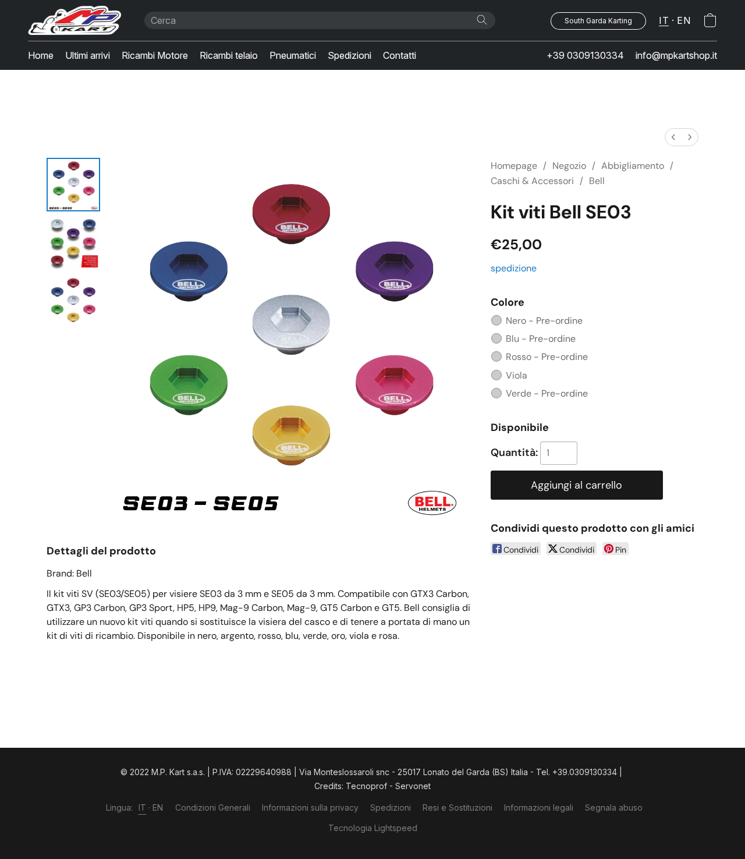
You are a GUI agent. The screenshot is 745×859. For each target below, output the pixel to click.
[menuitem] (673, 137)
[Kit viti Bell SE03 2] (73, 301)
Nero (544, 320)
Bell (597, 181)
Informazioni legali (538, 807)
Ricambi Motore (155, 55)
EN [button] (683, 20)
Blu (541, 339)
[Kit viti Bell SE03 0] (73, 184)
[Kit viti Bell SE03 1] (73, 243)
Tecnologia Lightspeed (372, 828)
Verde (547, 393)
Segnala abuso (614, 807)
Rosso (547, 357)
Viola (516, 375)
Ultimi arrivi (87, 55)
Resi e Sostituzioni (457, 807)
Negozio (569, 166)
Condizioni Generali (212, 807)
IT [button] (664, 20)
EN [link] (158, 807)
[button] (74, 20)
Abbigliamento (632, 166)
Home (41, 55)
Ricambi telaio (229, 55)
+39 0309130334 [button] (585, 55)
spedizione (514, 268)
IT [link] (143, 807)
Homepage (514, 166)
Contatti (399, 55)
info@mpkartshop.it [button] (676, 55)
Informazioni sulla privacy (310, 807)
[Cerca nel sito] (482, 20)
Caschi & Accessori (532, 181)
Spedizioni (349, 55)
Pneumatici (292, 55)
